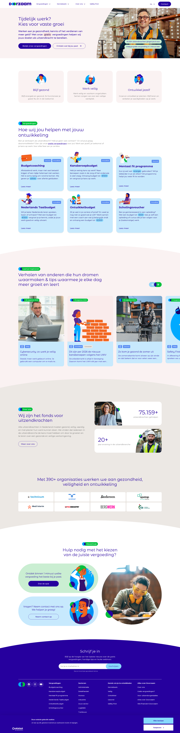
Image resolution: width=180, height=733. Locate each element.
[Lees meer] (41, 173)
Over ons (79, 4)
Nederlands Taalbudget (59, 700)
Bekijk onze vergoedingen (34, 46)
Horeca (81, 696)
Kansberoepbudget (57, 691)
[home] (20, 4)
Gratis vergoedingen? (146, 691)
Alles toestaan (158, 721)
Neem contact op (43, 617)
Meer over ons (28, 444)
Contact (164, 4)
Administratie (83, 687)
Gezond (111, 700)
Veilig (110, 691)
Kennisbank (62, 4)
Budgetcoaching (55, 687)
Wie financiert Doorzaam (148, 704)
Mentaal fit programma (58, 696)
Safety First (94, 4)
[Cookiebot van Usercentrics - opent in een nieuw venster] (18, 729)
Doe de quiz (43, 584)
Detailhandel (83, 691)
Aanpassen (157, 727)
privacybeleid (102, 671)
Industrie (82, 700)
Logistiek (82, 708)
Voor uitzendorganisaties (148, 696)
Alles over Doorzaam (146, 700)
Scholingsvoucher (56, 708)
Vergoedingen (42, 4)
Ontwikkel (112, 696)
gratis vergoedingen (57, 143)
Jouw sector (83, 704)
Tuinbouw (82, 712)
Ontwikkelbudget (56, 704)
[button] (43, 4)
